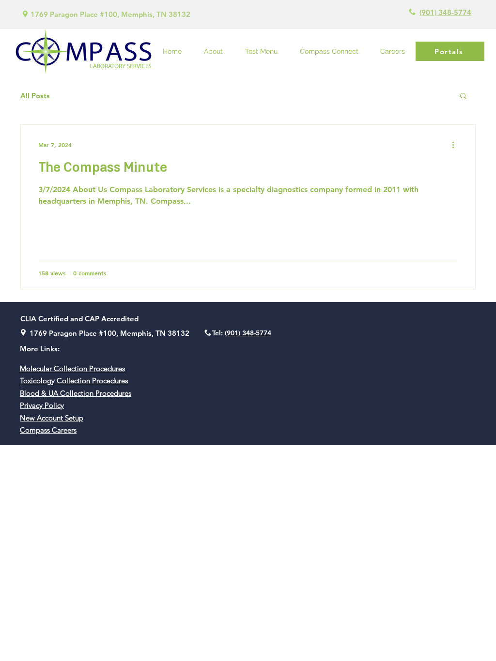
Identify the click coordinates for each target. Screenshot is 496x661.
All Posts (35, 95)
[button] (463, 96)
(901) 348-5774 (445, 12)
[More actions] (456, 144)
